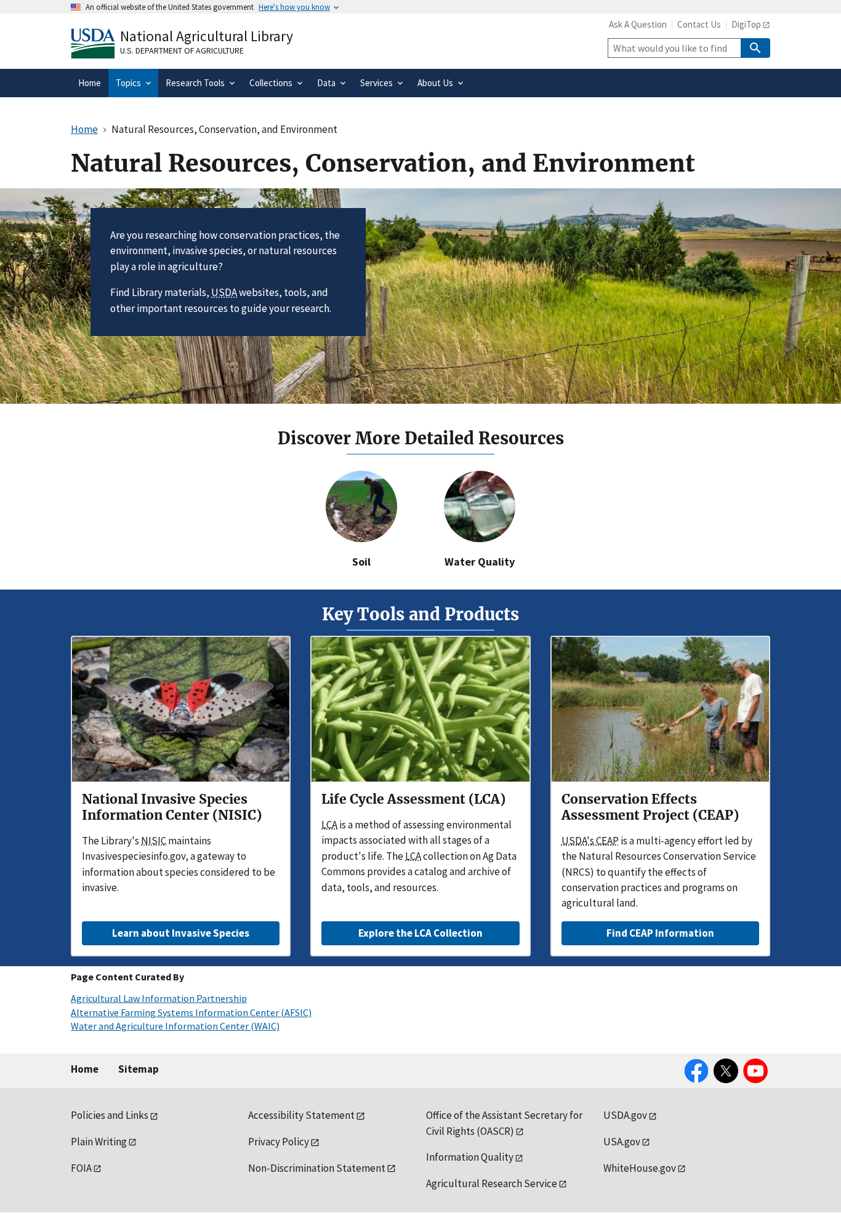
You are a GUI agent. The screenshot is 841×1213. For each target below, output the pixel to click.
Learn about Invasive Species (180, 933)
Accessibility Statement (301, 1115)
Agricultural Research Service (491, 1183)
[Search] (755, 48)
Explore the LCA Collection (420, 933)
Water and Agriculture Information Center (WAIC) (175, 1026)
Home (85, 1069)
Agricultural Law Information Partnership (159, 998)
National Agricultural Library (206, 36)
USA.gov (621, 1141)
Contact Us (699, 24)
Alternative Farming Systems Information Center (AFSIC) (191, 1012)
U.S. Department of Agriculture (182, 50)
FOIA (81, 1168)
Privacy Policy (278, 1141)
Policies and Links (109, 1115)
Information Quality (469, 1157)
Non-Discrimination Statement (316, 1168)
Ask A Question (638, 24)
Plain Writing (99, 1141)
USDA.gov (625, 1115)
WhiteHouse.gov (639, 1168)
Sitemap (138, 1069)
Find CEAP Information (660, 933)
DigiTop (746, 24)
